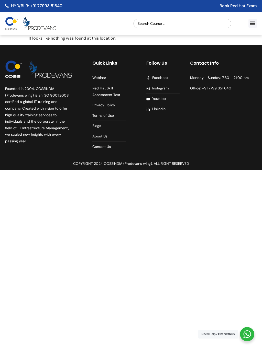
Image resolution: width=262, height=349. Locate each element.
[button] (252, 23)
